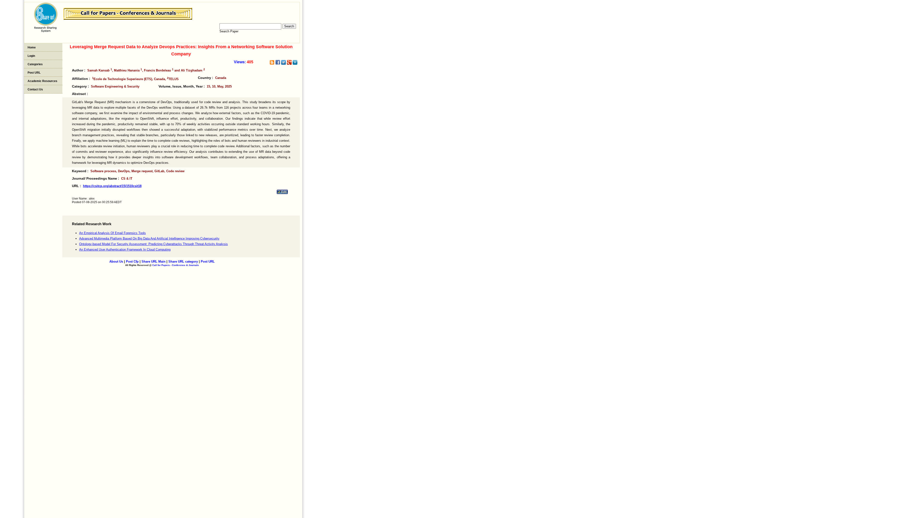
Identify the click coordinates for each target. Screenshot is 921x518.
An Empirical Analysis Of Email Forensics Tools (112, 233)
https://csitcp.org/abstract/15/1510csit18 (112, 186)
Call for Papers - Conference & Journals (175, 265)
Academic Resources (42, 81)
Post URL (34, 72)
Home (32, 47)
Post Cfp (132, 261)
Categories (35, 64)
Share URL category (183, 261)
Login (31, 56)
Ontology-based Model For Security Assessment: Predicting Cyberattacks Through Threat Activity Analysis (153, 244)
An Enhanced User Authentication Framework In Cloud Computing (125, 249)
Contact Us (35, 89)
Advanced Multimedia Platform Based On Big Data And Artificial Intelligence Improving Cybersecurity (149, 238)
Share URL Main (153, 261)
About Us (116, 261)
